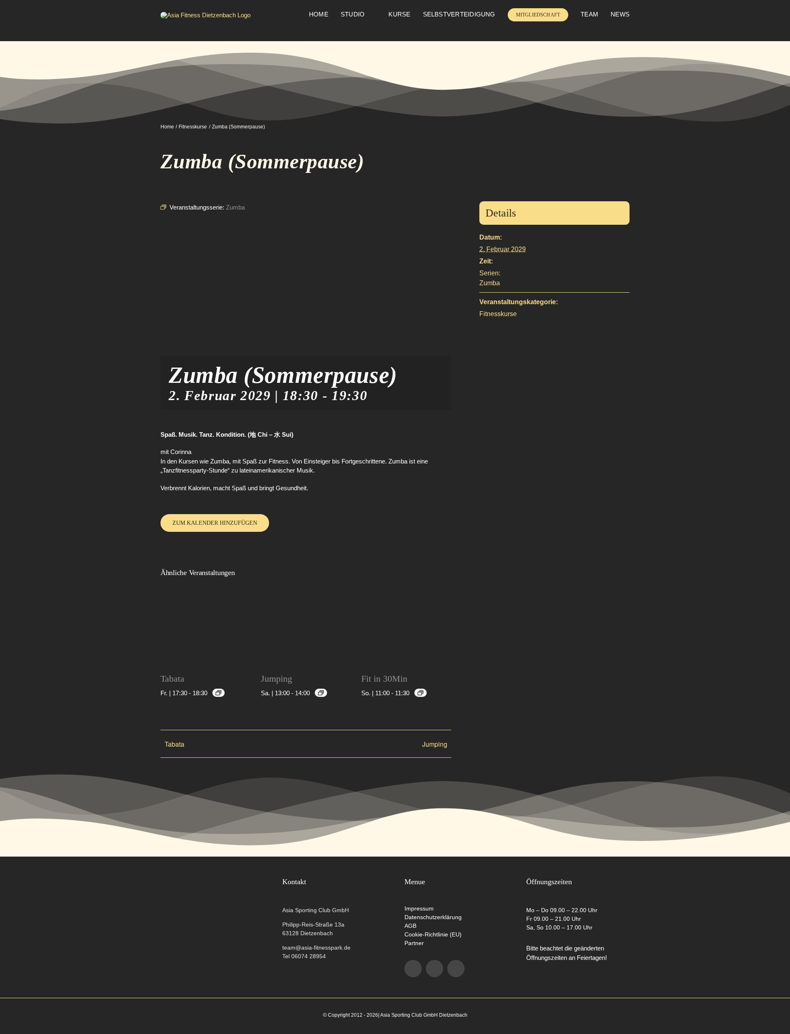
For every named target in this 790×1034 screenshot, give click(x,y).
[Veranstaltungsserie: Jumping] (321, 692)
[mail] (456, 968)
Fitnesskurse (498, 313)
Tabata (172, 678)
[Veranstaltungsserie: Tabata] (218, 692)
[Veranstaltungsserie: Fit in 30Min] (420, 692)
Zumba (489, 282)
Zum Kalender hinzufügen (214, 523)
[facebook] (413, 968)
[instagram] (434, 968)
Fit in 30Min (384, 678)
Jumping (276, 678)
